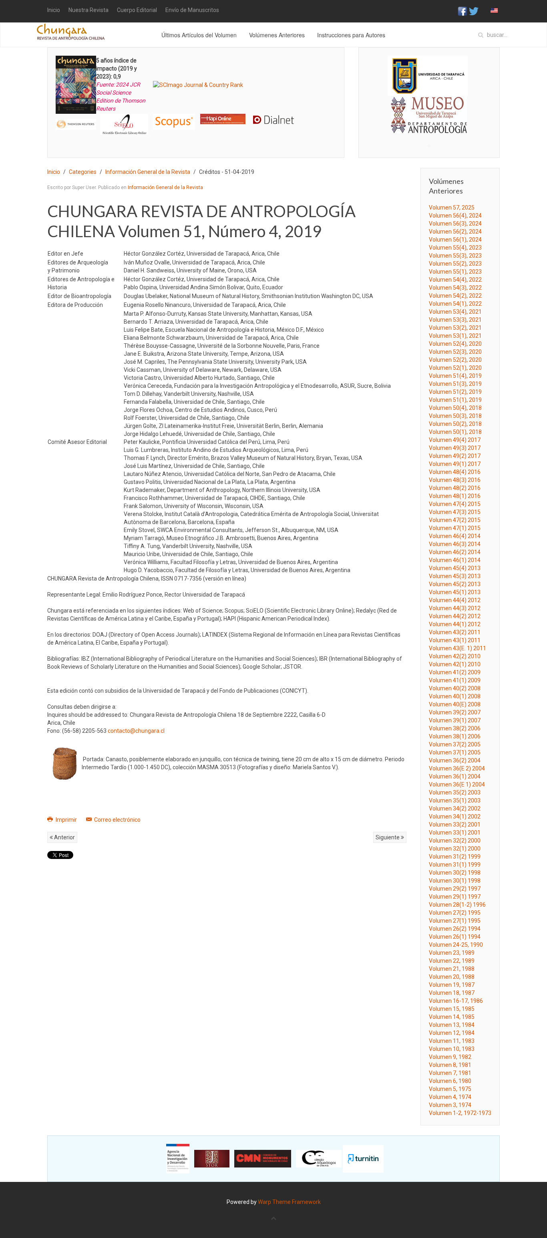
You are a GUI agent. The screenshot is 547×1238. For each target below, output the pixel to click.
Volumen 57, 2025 (452, 207)
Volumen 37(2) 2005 (455, 744)
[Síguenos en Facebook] (462, 11)
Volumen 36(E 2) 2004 (457, 768)
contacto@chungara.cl (136, 731)
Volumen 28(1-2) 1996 (457, 904)
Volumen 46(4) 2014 (455, 536)
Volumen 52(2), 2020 (455, 360)
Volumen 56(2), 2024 (455, 231)
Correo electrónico (117, 820)
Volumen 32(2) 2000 (455, 840)
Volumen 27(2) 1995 (455, 912)
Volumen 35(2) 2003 (455, 792)
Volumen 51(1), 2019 (455, 400)
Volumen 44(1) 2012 (455, 624)
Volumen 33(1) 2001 (455, 832)
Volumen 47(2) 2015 (455, 520)
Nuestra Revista (88, 10)
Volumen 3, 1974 (450, 1105)
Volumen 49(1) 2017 (455, 464)
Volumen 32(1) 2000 (455, 848)
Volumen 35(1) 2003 (455, 800)
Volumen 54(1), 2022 (455, 303)
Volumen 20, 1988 (452, 977)
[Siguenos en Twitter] (474, 11)
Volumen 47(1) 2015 (455, 528)
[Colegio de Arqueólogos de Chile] (319, 1158)
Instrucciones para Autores (351, 35)
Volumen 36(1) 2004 (455, 776)
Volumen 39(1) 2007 (455, 720)
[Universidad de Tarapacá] (428, 75)
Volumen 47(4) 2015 (455, 504)
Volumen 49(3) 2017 (455, 448)
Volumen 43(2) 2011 (455, 632)
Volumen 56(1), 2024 (455, 239)
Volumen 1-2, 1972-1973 (460, 1113)
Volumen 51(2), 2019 (455, 392)
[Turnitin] (363, 1158)
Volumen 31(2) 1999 (455, 856)
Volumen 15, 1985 (452, 1009)
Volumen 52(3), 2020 (455, 352)
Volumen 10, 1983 (452, 1049)
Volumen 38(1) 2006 (455, 736)
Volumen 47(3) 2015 (455, 512)
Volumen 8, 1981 (450, 1065)
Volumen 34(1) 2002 (455, 816)
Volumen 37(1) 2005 (455, 752)
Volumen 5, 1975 (450, 1089)
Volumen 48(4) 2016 (455, 472)
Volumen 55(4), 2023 (455, 247)
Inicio (53, 10)
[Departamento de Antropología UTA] (429, 126)
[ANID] (177, 1158)
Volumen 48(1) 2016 (455, 496)
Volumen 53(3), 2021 (455, 320)
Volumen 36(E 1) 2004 (457, 784)
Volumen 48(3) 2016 (455, 480)
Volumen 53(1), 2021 (455, 336)
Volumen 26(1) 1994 (455, 937)
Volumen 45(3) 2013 (455, 576)
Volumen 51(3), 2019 (455, 384)
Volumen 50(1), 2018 (455, 432)
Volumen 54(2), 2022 (455, 295)
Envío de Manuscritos (192, 10)
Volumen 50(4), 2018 (455, 408)
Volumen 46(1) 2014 (455, 560)
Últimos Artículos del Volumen (199, 35)
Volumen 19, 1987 (452, 985)
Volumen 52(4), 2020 (455, 344)
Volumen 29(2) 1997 (455, 888)
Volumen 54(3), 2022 (455, 287)
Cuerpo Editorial (137, 10)
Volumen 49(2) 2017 (455, 456)
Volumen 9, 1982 (450, 1057)
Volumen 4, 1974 (450, 1097)
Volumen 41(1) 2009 (455, 680)
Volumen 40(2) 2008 (455, 688)
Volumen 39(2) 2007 (455, 712)
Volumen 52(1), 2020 (455, 368)
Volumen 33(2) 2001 (455, 824)
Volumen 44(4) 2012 (455, 600)
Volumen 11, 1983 (452, 1041)
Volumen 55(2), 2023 (455, 263)
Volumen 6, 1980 (450, 1081)
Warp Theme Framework (289, 1202)
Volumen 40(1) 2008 (455, 696)
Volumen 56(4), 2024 (455, 215)
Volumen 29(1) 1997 (455, 896)
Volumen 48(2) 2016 (455, 488)
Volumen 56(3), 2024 (455, 223)
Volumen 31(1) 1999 (455, 864)
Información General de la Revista (147, 172)
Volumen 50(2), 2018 (455, 424)
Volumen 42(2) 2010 (455, 656)
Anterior (64, 837)
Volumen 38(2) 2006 (455, 728)
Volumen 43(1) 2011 (455, 640)
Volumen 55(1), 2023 (455, 271)
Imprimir (66, 820)
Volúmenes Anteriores (277, 35)
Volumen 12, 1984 (452, 1033)
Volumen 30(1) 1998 (455, 880)
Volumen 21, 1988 (452, 969)
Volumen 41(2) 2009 (455, 672)
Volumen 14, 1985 (452, 1017)
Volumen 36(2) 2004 (455, 760)
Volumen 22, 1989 (452, 961)
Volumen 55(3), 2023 (455, 255)
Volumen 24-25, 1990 (456, 945)
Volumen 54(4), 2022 (455, 279)
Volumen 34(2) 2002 (455, 808)
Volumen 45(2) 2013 (455, 584)
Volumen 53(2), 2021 (455, 328)
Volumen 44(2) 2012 (455, 616)
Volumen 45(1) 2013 (455, 592)
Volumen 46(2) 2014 (455, 552)
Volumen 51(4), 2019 (455, 376)
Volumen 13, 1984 (452, 1025)
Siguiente (388, 837)
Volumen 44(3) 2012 (455, 608)
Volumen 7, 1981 (450, 1073)
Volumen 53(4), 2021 (455, 311)
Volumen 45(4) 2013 (455, 568)
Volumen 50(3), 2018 (455, 416)
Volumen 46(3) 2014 (455, 544)
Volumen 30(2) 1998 (455, 872)
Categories (83, 172)
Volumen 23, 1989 (452, 953)
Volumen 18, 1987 (452, 993)
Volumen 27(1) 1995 (455, 920)
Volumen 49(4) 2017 (455, 440)
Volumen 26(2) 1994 (455, 928)
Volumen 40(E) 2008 (455, 704)
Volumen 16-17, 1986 (456, 1001)
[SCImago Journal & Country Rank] (198, 84)
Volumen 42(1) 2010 (455, 664)
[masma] (429, 107)
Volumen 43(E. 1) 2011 (457, 648)
